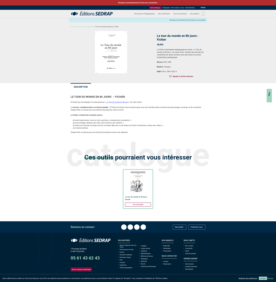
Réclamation (167, 264)
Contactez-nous (197, 227)
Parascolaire (167, 251)
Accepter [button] (263, 278)
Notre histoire (189, 264)
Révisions (144, 261)
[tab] (81, 86)
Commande (188, 248)
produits (91, 26)
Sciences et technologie (148, 266)
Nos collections (164, 14)
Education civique (125, 257)
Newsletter (179, 227)
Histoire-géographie (126, 267)
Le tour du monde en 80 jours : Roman (136, 201)
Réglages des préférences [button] (248, 278)
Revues (143, 264)
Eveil (121, 260)
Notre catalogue (155, 8)
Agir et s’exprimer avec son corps (128, 246)
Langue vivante (145, 248)
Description (81, 87)
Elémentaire (167, 248)
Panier (187, 251)
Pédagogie (144, 258)
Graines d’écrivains (191, 266)
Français (122, 262)
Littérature (144, 251)
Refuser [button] (270, 278)
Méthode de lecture (147, 256)
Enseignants (166, 8)
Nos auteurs (194, 14)
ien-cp (182, 8)
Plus (269, 94)
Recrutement (189, 269)
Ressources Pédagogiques (144, 14)
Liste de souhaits (190, 253)
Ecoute (122, 252)
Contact (165, 261)
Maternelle (166, 246)
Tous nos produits (180, 14)
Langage (143, 246)
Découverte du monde (126, 249)
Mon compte (175, 8)
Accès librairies (190, 8)
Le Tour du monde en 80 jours (117, 102)
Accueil (73, 26)
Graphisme (123, 265)
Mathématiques (146, 253)
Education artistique (126, 255)
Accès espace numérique (81, 269)
